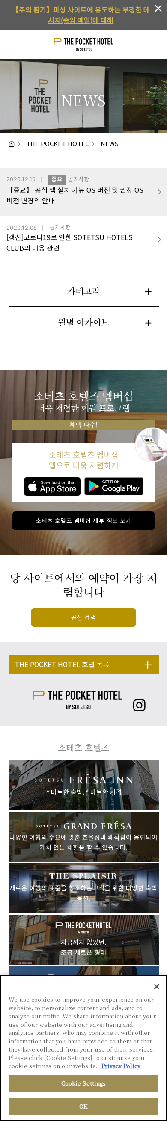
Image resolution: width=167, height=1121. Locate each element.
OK (83, 1106)
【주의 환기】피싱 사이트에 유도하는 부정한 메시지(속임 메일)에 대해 (81, 15)
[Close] (156, 986)
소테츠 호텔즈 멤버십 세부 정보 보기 (83, 520)
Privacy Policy (120, 1066)
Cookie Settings (83, 1083)
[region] (83, 1048)
